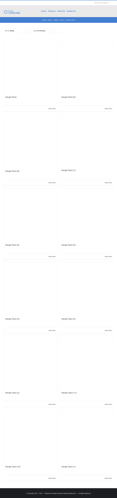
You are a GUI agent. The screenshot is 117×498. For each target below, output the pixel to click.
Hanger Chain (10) (12, 467)
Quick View (52, 108)
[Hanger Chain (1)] (86, 436)
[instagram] (11, 3)
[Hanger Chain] (30, 67)
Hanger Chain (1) (68, 467)
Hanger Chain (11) (69, 393)
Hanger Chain (11, 97)
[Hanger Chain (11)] (86, 362)
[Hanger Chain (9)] (86, 67)
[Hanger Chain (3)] (86, 289)
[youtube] (15, 3)
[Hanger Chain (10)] (30, 436)
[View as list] (60, 31)
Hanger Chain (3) (68, 319)
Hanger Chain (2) (12, 393)
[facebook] (4, 3)
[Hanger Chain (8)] (30, 141)
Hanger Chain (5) (68, 245)
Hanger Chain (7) (68, 170)
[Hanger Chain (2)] (30, 362)
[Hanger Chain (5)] (86, 215)
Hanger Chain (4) (12, 319)
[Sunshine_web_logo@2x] (11, 10)
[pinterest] (19, 3)
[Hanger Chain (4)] (30, 289)
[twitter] (7, 3)
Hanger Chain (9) (68, 97)
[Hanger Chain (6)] (30, 215)
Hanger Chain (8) (12, 171)
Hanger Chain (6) (12, 245)
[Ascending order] (29, 31)
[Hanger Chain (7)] (86, 140)
